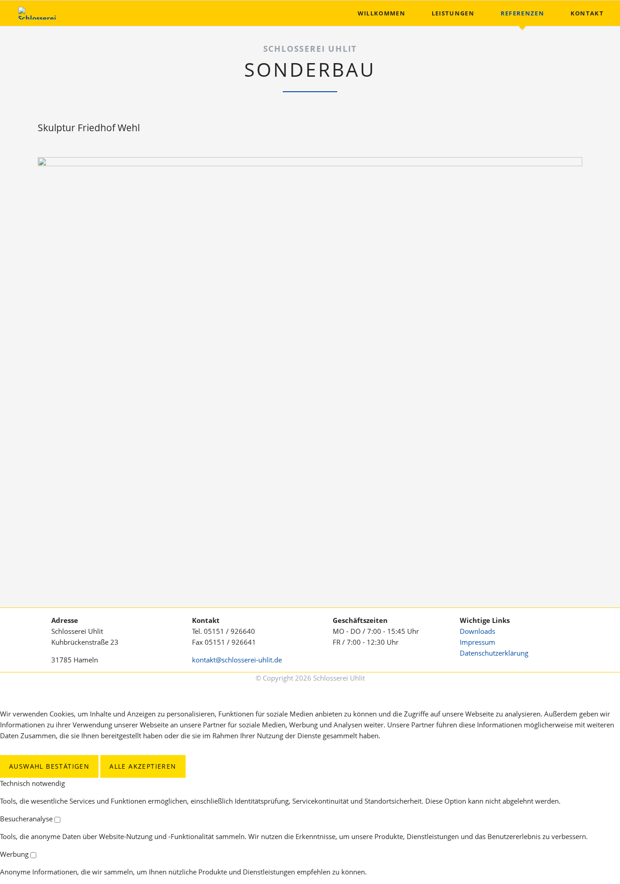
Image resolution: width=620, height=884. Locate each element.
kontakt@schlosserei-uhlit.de (237, 659)
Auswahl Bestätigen (49, 766)
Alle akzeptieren (142, 766)
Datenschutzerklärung (494, 652)
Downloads (477, 631)
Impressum (477, 642)
